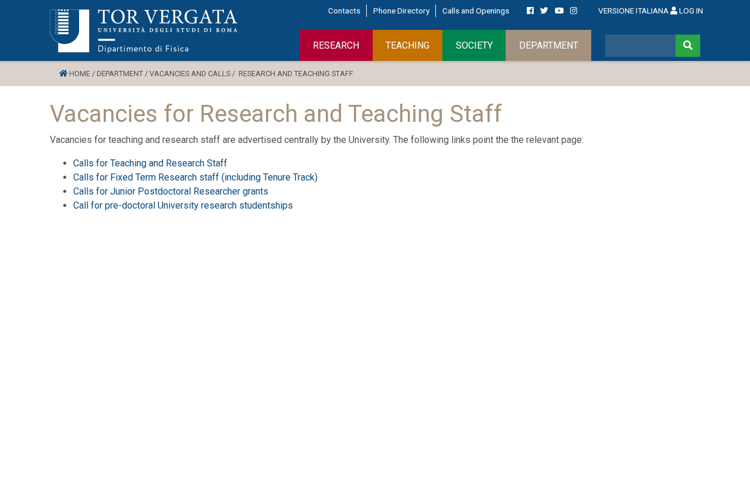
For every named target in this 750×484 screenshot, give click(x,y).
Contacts (344, 10)
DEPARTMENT (548, 45)
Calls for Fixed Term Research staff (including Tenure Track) (195, 177)
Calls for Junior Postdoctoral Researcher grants (170, 191)
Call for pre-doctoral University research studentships (183, 205)
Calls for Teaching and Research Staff (150, 163)
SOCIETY (474, 45)
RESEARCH (336, 45)
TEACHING (407, 45)
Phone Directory (401, 10)
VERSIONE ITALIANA (633, 10)
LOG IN (690, 10)
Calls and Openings (475, 10)
